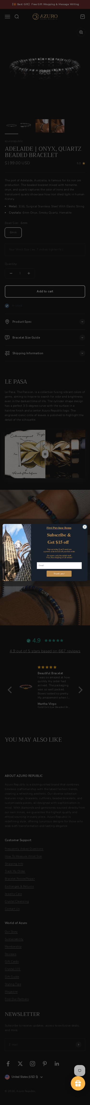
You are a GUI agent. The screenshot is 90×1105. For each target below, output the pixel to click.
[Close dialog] (84, 527)
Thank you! (59, 573)
